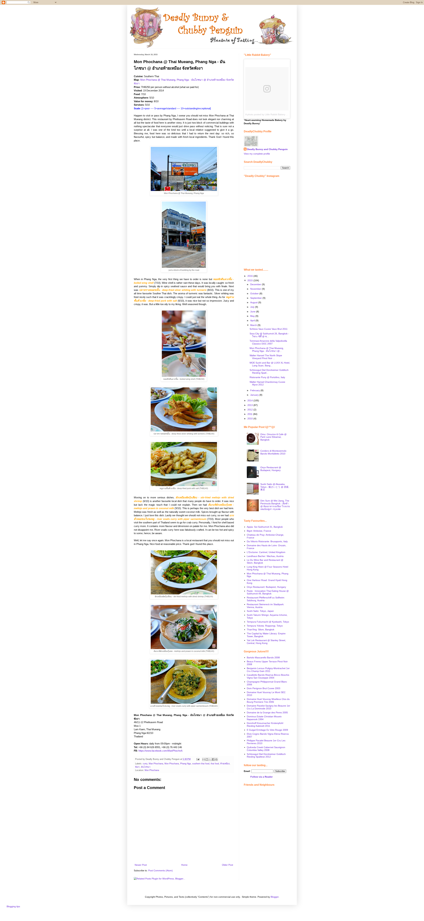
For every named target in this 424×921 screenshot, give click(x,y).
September (256, 298)
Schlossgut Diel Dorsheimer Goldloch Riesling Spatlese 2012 (266, 755)
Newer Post (141, 865)
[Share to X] (210, 759)
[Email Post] (197, 759)
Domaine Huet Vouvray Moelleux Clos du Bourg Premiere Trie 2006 (268, 700)
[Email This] (203, 759)
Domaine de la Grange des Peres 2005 (267, 712)
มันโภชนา (145, 767)
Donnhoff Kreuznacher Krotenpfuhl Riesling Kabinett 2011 (265, 724)
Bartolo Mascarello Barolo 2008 (263, 657)
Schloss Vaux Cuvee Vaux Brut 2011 (269, 329)
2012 (250, 409)
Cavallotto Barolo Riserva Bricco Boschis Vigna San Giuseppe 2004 (268, 676)
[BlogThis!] (207, 759)
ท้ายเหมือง (225, 764)
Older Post (227, 865)
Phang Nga (185, 764)
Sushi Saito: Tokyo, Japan (260, 611)
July (252, 307)
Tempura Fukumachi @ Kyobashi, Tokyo (268, 621)
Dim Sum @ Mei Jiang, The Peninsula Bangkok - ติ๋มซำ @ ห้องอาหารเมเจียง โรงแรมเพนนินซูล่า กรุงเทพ (275, 504)
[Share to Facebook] (213, 759)
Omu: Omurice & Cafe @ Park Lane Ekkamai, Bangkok (273, 437)
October (254, 293)
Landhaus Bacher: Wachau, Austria (265, 556)
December (256, 284)
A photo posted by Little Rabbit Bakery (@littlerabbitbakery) (276, 114)
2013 (250, 405)
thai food (215, 764)
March (254, 325)
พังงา (137, 767)
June (253, 311)
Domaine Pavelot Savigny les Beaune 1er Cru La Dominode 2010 (268, 707)
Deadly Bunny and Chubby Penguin (267, 149)
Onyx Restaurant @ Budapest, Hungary (270, 469)
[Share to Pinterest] (216, 759)
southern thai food (200, 764)
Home (184, 865)
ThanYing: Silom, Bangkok (260, 629)
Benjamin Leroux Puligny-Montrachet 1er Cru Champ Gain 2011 (268, 669)
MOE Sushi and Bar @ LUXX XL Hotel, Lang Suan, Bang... (270, 364)
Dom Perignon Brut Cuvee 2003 (263, 688)
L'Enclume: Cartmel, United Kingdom (266, 552)
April (253, 320)
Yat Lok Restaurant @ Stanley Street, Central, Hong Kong (266, 641)
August (254, 302)
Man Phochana (156, 764)
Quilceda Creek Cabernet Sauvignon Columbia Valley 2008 (266, 748)
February (255, 390)
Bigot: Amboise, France (259, 530)
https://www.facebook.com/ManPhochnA (160, 750)
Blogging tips (13, 906)
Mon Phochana (171, 764)
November (256, 289)
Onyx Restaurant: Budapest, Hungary (266, 587)
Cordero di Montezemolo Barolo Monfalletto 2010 (273, 452)
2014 (250, 400)
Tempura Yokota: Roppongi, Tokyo (265, 625)
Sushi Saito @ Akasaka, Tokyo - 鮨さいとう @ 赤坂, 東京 (274, 487)
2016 (250, 276)
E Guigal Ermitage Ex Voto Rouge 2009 (267, 730)
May (252, 316)
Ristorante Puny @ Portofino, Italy (267, 377)
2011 (250, 414)
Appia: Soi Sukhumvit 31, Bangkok (265, 527)
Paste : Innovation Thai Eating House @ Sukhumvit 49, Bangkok (268, 592)
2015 (250, 280)
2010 (250, 418)
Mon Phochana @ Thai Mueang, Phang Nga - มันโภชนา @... (267, 349)
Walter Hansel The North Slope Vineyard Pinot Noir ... (266, 357)
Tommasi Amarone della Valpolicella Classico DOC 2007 (268, 342)
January (254, 395)
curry (145, 764)
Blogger (275, 896)
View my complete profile (257, 153)
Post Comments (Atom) (160, 870)
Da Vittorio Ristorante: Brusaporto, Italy (267, 541)
